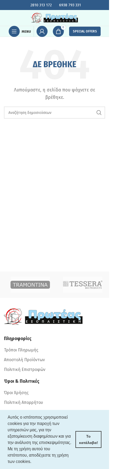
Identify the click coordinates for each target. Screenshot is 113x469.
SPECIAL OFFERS (85, 31)
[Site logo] (54, 17)
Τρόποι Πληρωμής (21, 349)
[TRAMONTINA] (30, 285)
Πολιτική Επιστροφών (24, 369)
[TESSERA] (82, 285)
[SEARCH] (99, 113)
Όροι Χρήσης (16, 392)
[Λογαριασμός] (42, 31)
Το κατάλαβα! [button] (88, 439)
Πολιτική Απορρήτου (23, 402)
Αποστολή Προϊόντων (24, 359)
